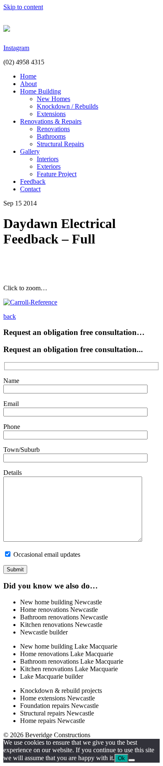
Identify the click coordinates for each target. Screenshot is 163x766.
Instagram (16, 47)
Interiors (48, 158)
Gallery (30, 151)
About (28, 83)
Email (11, 403)
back (9, 316)
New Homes (53, 98)
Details (12, 472)
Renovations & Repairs (51, 121)
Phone (11, 426)
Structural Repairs (60, 143)
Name (11, 380)
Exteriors (49, 166)
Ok (121, 758)
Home (28, 76)
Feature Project (56, 174)
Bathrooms (51, 136)
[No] (131, 760)
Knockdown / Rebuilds (67, 106)
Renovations (53, 128)
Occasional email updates (46, 554)
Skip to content (23, 6)
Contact (30, 189)
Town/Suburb (21, 449)
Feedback (33, 181)
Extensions (51, 113)
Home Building (40, 91)
